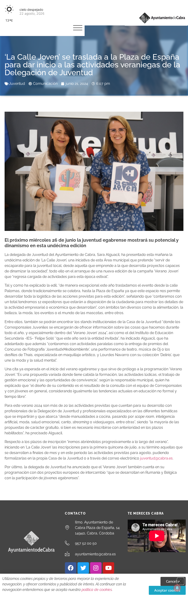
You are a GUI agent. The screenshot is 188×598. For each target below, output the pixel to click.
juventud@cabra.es (156, 458)
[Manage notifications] (177, 588)
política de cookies (97, 589)
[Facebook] (70, 568)
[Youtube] (108, 568)
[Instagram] (96, 568)
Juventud (17, 83)
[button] (180, 581)
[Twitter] (83, 568)
